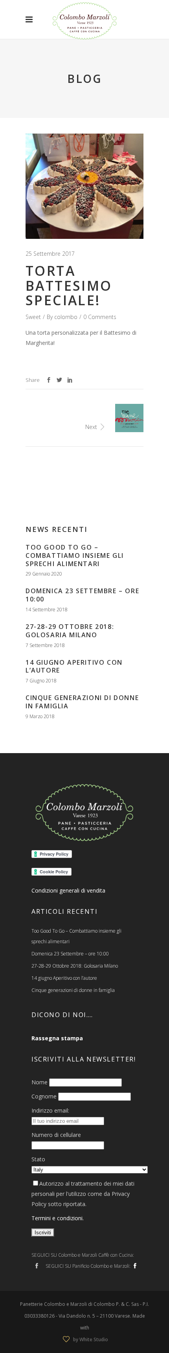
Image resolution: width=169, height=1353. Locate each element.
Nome (39, 1082)
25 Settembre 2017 (50, 253)
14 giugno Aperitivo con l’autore (74, 666)
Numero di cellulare (56, 1134)
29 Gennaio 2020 (44, 573)
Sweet (33, 317)
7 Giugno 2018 (41, 680)
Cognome (44, 1096)
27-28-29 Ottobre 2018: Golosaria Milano (70, 630)
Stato (38, 1159)
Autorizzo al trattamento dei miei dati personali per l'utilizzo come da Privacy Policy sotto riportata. (82, 1194)
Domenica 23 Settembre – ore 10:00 (82, 595)
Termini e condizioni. (57, 1218)
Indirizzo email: (50, 1110)
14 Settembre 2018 (47, 609)
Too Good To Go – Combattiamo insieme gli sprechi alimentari (75, 555)
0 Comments (99, 317)
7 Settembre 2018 (45, 645)
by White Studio (90, 1339)
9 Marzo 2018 (40, 716)
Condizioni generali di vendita (68, 890)
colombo (65, 317)
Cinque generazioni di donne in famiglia (82, 701)
